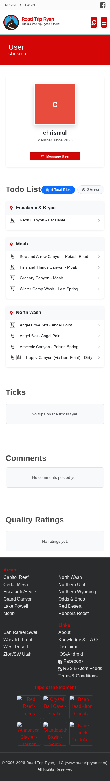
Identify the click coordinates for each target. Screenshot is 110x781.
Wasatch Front (17, 639)
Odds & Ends (71, 599)
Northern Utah (72, 584)
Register (13, 4)
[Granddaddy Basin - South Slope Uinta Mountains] (55, 734)
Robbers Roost (73, 613)
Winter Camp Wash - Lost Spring (49, 289)
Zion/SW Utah (17, 654)
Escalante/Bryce (19, 591)
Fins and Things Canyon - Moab (48, 267)
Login (30, 4)
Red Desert (69, 606)
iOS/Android (70, 654)
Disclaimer (69, 646)
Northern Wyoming (77, 591)
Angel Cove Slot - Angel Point (46, 325)
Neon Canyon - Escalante (42, 220)
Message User (58, 156)
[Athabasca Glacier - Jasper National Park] (29, 734)
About (64, 632)
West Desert (15, 646)
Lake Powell (15, 606)
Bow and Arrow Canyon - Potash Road (54, 256)
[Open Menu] (104, 22)
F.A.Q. (93, 639)
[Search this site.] (94, 22)
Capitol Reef (15, 577)
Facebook (72, 661)
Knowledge (69, 639)
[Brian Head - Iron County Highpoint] (81, 707)
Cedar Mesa (15, 584)
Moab (9, 613)
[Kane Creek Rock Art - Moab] (81, 734)
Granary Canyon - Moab (41, 278)
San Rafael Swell (20, 632)
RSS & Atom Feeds (82, 668)
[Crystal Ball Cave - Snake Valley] (55, 707)
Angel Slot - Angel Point (40, 335)
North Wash (70, 577)
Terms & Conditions (78, 675)
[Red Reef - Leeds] (29, 707)
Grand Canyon (18, 599)
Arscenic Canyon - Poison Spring (49, 346)
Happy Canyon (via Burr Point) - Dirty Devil (62, 357)
